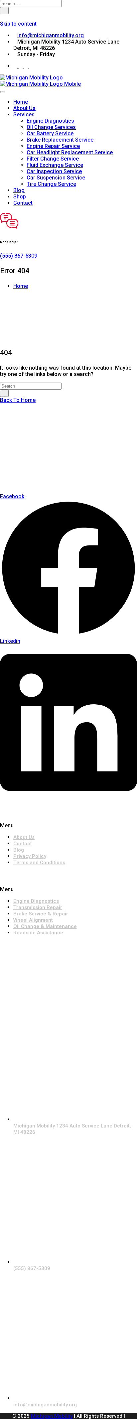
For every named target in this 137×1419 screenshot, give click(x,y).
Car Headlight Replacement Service (70, 152)
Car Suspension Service (56, 178)
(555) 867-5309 (18, 256)
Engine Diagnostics (50, 121)
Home (20, 102)
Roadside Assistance (38, 933)
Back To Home (18, 400)
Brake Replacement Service (60, 140)
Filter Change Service (53, 159)
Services (24, 114)
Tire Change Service (51, 184)
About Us (24, 108)
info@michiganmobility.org (50, 35)
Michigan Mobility (51, 1416)
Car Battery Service (50, 133)
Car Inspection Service (54, 171)
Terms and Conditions (39, 863)
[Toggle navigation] (2, 92)
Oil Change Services (51, 127)
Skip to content (18, 24)
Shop (19, 196)
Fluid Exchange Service (55, 165)
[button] (68, 825)
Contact (23, 203)
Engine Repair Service (53, 146)
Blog (19, 190)
